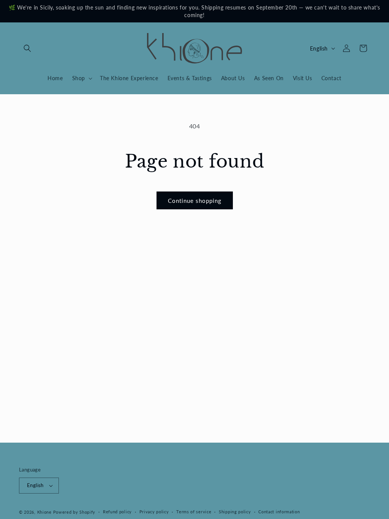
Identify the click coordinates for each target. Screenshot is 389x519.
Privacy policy (154, 511)
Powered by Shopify (74, 512)
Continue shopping (194, 200)
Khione (45, 512)
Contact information (279, 511)
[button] (27, 48)
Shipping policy (235, 511)
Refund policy (117, 511)
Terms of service (193, 511)
